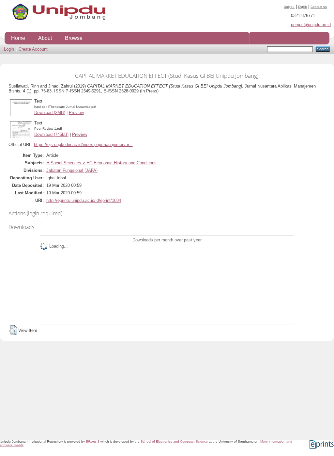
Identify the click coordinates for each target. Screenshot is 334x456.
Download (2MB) (49, 112)
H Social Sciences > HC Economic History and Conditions (101, 162)
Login (9, 49)
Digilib (302, 6)
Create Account (33, 49)
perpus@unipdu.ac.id (311, 24)
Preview (76, 112)
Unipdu (289, 6)
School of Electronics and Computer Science (174, 441)
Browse (74, 38)
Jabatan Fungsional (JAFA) (72, 170)
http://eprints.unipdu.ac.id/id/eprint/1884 (83, 200)
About (45, 38)
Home (18, 38)
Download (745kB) (51, 134)
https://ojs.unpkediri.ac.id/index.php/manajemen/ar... (83, 144)
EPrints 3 (92, 441)
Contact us (319, 6)
